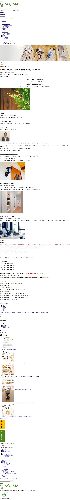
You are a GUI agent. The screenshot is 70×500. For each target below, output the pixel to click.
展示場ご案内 (2, 14)
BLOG (3, 35)
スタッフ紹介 (7, 34)
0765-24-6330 (2, 16)
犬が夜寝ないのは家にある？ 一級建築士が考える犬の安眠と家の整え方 (16, 389)
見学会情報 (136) (5, 327)
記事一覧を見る (3, 418)
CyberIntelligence (13, 498)
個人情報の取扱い (7, 478)
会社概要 (4, 36)
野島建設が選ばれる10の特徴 (22, 257)
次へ (1, 316)
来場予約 (4, 21)
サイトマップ (14, 478)
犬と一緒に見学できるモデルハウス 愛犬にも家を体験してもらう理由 (16, 363)
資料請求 (4, 449)
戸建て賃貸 (6, 26)
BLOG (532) (4, 325)
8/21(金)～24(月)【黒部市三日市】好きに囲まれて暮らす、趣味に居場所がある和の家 (18, 402)
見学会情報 (4, 28)
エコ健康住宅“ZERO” (8, 25)
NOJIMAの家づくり (6, 24)
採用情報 (2, 12)
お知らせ (2, 303)
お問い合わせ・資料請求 (9, 41)
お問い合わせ (4, 39)
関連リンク (2, 478)
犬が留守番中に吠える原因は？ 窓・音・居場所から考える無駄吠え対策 (16, 416)
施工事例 (4, 29)
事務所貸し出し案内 (6, 451)
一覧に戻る (2, 64)
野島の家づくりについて (10, 257)
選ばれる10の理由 (7, 33)
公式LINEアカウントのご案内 (10, 43)
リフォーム (6, 27)
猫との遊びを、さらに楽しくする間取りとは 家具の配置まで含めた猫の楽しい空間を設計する (21, 376)
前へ (1, 314)
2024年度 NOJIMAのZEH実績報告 (9, 349)
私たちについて (5, 32)
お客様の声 (4, 461)
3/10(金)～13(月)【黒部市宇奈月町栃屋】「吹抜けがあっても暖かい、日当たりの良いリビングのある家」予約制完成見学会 (24, 312)
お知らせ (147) (5, 326)
